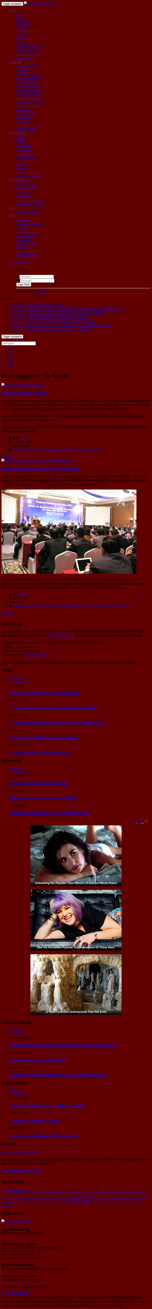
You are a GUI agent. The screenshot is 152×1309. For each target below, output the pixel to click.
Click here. (41, 291)
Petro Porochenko (113, 1191)
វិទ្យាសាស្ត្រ (22, 168)
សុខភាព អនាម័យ (26, 113)
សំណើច (21, 247)
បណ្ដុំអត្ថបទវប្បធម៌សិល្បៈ (30, 102)
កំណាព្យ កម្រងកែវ (26, 243)
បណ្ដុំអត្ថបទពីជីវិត (26, 129)
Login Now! (24, 284)
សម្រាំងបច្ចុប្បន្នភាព (23, 449)
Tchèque (118, 1202)
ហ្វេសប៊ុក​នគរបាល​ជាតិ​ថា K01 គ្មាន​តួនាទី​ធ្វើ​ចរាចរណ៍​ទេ (44, 693)
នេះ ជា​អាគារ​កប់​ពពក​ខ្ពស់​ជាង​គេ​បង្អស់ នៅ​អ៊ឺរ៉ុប (38, 783)
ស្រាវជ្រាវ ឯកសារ (25, 188)
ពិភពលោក (22, 27)
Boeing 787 (47, 1198)
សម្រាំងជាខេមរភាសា (46, 606)
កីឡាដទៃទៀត (24, 149)
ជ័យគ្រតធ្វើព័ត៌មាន (26, 235)
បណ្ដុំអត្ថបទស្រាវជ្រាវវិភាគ (30, 203)
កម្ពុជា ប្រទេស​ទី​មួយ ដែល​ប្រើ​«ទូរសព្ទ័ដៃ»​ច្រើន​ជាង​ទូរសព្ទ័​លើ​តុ (40, 469)
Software (136, 1191)
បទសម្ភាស (22, 192)
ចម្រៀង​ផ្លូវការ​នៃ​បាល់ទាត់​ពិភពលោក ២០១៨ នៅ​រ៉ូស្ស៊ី (42, 798)
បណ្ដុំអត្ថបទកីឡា (25, 157)
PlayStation (47, 1191)
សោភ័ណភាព (23, 117)
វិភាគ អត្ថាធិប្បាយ (25, 184)
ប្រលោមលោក (24, 239)
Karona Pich (60, 1202)
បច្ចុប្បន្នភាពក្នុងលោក (74, 449)
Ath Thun (117, 1198)
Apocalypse (132, 1198)
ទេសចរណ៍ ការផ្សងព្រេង (29, 224)
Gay (94, 1198)
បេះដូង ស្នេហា (24, 121)
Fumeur (78, 1191)
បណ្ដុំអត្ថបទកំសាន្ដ (26, 255)
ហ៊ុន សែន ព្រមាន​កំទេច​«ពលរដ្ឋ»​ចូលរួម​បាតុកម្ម (39, 753)
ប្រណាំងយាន (23, 145)
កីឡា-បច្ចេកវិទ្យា (17, 133)
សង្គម (19, 38)
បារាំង (19, 19)
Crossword (103, 1198)
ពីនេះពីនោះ (22, 228)
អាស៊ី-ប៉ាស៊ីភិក (24, 23)
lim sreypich (14, 1198)
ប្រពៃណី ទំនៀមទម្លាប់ (28, 94)
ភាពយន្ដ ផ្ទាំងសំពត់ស (28, 90)
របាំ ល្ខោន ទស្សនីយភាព (29, 78)
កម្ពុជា (19, 14)
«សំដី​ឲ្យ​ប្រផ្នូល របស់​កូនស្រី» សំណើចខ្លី (34, 1121)
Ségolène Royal (31, 1198)
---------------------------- (29, 30)
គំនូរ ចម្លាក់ (22, 70)
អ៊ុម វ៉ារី (23, 438)
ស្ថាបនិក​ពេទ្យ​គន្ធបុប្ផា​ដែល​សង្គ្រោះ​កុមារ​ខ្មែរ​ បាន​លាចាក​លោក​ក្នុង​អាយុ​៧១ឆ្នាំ (57, 1075)
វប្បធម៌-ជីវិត (15, 62)
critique (5, 1205)
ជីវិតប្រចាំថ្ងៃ (22, 109)
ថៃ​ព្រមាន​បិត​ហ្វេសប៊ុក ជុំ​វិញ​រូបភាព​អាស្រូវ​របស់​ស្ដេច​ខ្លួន (43, 738)
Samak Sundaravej (42, 1202)
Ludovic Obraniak (133, 1202)
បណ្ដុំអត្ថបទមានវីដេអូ (27, 211)
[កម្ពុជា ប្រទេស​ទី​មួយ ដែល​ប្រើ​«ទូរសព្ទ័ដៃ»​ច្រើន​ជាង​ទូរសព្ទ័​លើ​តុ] (37, 460)
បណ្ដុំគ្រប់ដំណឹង (25, 58)
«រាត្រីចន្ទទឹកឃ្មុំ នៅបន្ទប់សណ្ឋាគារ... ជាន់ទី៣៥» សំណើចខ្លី (46, 1106)
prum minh (61, 1198)
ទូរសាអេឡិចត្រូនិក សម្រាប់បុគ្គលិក (22, 1170)
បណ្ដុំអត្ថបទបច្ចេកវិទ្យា (28, 175)
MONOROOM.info (62, 635)
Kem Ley (80, 1197)
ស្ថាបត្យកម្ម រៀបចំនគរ (28, 66)
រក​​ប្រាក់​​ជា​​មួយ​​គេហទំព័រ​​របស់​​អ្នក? (19, 1152)
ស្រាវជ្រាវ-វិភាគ (17, 180)
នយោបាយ (22, 34)
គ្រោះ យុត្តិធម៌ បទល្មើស (29, 46)
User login (21, 261)
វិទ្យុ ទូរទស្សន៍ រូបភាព (27, 86)
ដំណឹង (12, 10)
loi (2, 1191)
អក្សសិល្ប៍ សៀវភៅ (26, 82)
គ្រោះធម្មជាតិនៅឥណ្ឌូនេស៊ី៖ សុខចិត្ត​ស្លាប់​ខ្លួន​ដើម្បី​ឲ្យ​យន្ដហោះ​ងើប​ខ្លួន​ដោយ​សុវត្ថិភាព (62, 1045)
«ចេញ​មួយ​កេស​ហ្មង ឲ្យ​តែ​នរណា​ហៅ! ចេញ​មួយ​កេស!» (44, 1136)
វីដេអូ (11, 207)
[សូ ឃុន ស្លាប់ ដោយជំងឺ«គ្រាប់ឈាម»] (23, 385)
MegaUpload (24, 1202)
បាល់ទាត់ (21, 137)
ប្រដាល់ (20, 141)
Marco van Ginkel (92, 1191)
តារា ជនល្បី (22, 220)
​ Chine (126, 1191)
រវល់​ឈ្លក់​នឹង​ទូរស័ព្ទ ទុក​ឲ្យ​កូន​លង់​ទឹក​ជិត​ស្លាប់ (38, 1060)
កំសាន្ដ (12, 215)
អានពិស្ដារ (6, 456)
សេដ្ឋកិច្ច (21, 42)
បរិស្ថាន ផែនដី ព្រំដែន (28, 50)
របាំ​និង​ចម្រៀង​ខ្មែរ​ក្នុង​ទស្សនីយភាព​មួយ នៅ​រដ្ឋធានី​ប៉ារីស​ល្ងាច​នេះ (49, 813)
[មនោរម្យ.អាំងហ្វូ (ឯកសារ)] (39, 3)
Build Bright (87, 1202)
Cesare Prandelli (63, 1191)
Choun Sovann (103, 1202)
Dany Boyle (74, 1202)
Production (16, 1191)
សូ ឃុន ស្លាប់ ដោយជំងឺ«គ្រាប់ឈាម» (25, 393)
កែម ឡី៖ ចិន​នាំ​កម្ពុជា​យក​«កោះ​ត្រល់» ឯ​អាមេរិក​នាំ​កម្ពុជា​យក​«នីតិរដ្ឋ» (53, 708)
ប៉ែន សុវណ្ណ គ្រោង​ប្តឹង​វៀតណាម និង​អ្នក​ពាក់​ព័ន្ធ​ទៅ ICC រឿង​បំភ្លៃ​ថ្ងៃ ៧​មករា (57, 723)
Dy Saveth (35, 1191)
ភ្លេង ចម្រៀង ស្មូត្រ (26, 74)
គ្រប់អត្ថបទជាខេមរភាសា (48, 449)
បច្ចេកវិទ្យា (21, 164)
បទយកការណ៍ (24, 196)
